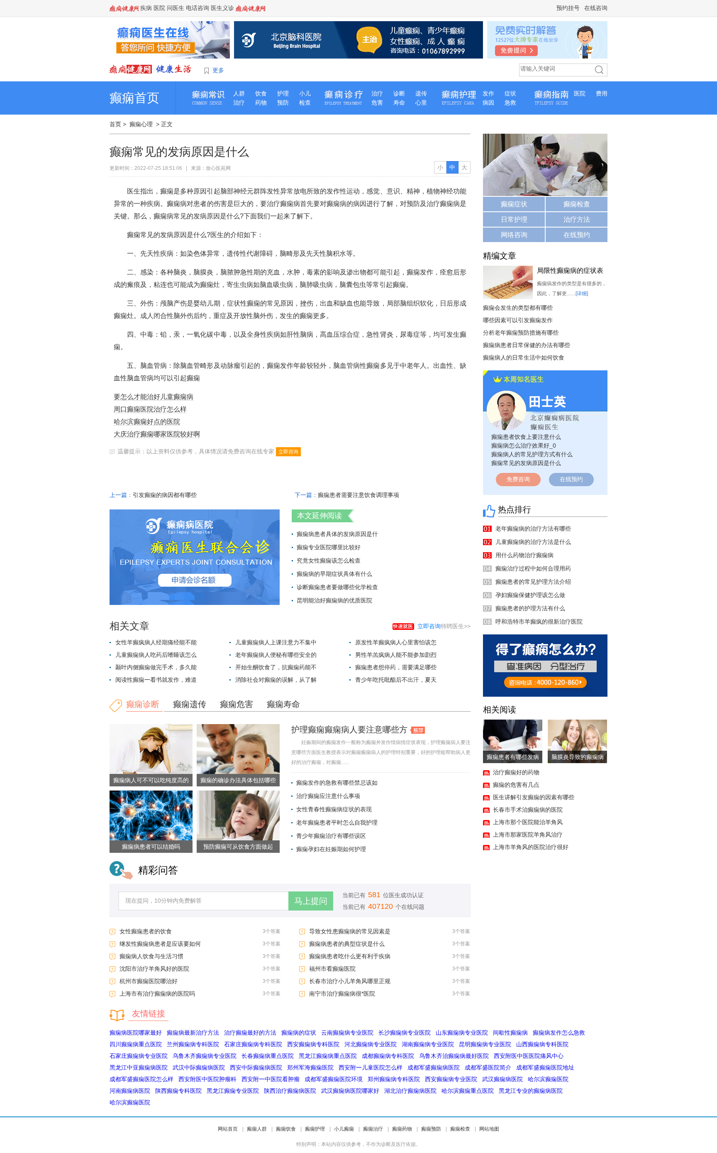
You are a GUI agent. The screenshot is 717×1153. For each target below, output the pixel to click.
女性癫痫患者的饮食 (146, 931)
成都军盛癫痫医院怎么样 (141, 1079)
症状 (510, 93)
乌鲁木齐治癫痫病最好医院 (454, 1056)
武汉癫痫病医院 (502, 1079)
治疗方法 (576, 219)
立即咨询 (288, 452)
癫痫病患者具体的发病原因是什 (337, 534)
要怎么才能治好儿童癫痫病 (153, 396)
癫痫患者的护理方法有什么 (530, 608)
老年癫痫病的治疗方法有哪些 (533, 528)
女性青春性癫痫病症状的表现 (334, 809)
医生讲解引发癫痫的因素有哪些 (533, 797)
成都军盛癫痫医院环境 (334, 1079)
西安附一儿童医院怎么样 (370, 1067)
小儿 (305, 93)
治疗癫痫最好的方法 (250, 1032)
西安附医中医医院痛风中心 (528, 1056)
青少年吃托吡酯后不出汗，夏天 (396, 679)
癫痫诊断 (142, 704)
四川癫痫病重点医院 (136, 1044)
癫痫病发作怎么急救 (559, 1032)
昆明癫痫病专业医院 (485, 1044)
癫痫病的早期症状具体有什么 (334, 573)
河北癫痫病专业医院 (370, 1044)
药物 (261, 102)
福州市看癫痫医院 (332, 968)
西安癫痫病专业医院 (451, 1079)
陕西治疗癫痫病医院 (290, 1090)
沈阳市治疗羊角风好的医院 (154, 968)
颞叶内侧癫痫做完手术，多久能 (156, 667)
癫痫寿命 (283, 704)
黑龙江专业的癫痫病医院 (531, 1090)
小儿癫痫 (344, 1129)
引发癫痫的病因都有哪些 (165, 495)
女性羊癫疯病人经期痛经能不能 (156, 642)
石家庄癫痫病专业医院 (139, 1056)
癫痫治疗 (373, 1129)
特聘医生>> (444, 626)
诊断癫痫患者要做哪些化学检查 (337, 587)
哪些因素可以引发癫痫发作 (518, 320)
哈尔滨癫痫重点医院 (467, 1090)
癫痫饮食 (286, 1129)
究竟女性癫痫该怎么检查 (329, 560)
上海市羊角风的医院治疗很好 (530, 847)
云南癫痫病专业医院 (347, 1032)
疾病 (146, 8)
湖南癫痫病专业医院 (428, 1044)
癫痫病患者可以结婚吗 (151, 846)
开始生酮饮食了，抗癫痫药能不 (276, 667)
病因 (488, 102)
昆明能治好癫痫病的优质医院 (334, 600)
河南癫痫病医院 (130, 1090)
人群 (239, 93)
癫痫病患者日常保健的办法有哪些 (526, 345)
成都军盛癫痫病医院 (433, 1067)
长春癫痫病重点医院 (267, 1056)
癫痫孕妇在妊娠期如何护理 (331, 849)
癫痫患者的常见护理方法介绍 (533, 581)
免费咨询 (518, 479)
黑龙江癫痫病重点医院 (328, 1056)
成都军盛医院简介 (488, 1067)
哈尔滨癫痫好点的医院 (147, 421)
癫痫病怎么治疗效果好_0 (523, 445)
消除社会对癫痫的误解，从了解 (276, 679)
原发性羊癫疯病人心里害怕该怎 (396, 642)
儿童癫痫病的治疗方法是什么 (533, 542)
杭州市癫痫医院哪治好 (149, 981)
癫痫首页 (134, 98)
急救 (510, 102)
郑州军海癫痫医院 (310, 1067)
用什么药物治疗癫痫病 (524, 555)
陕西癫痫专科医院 (178, 1090)
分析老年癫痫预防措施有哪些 (520, 332)
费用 (601, 93)
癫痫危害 (236, 704)
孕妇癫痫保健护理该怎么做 (530, 595)
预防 (283, 102)
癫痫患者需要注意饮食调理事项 (358, 495)
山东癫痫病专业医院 (462, 1032)
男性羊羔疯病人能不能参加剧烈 (396, 654)
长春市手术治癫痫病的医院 (528, 809)
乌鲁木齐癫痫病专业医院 (205, 1056)
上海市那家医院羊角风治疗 (528, 834)
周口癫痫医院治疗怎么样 (150, 409)
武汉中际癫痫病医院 (199, 1067)
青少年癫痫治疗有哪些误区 (331, 835)
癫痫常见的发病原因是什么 (526, 463)
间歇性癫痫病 (510, 1032)
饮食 (261, 93)
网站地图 (489, 1129)
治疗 (239, 102)
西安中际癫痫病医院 (256, 1067)
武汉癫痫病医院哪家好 (350, 1090)
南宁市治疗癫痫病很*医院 (342, 993)
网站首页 (228, 1129)
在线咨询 (595, 8)
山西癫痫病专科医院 (542, 1044)
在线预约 (576, 234)
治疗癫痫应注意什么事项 (328, 796)
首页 (115, 124)
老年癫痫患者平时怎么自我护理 (337, 822)
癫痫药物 (402, 1129)
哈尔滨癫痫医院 (548, 1079)
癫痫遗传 (189, 704)
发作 (488, 93)
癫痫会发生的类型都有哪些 (518, 307)
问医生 (175, 8)
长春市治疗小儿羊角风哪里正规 (349, 981)
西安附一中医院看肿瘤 (270, 1079)
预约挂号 (568, 8)
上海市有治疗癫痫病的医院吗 (157, 993)
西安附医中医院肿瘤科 (207, 1079)
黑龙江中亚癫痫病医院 (139, 1067)
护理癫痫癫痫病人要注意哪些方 (349, 729)
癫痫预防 (431, 1129)
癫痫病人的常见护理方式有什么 (532, 454)
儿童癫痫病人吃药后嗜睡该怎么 (156, 654)
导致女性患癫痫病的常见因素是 (349, 931)
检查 (305, 102)
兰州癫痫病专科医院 (193, 1044)
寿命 (399, 102)
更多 (218, 70)
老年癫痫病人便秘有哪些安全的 (276, 654)
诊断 (399, 93)
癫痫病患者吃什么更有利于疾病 (349, 956)
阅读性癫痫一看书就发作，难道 (156, 679)
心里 (421, 102)
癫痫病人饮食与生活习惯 (151, 956)
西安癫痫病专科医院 (313, 1044)
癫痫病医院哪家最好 (136, 1032)
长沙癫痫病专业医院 (404, 1032)
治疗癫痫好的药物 (516, 772)
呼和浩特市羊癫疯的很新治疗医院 (539, 621)
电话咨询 (197, 8)
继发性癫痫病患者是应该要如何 (160, 943)
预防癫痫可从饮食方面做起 (238, 846)
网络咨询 (514, 234)
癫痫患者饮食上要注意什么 (526, 436)
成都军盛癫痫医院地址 (545, 1067)
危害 (377, 102)
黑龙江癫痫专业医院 (233, 1090)
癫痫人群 (257, 1129)
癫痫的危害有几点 (516, 784)
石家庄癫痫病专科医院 (253, 1044)
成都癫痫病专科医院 (388, 1056)
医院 (159, 8)
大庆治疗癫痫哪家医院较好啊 (157, 434)
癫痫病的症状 (298, 1032)
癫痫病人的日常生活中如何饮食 (523, 357)
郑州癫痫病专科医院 (394, 1079)
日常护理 (514, 219)
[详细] (582, 293)
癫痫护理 (315, 1129)
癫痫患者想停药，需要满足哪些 (396, 667)
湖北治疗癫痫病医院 (410, 1090)
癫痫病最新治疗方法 (193, 1032)
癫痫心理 (141, 124)
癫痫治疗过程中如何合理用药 (533, 568)
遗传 (421, 93)
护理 (283, 93)
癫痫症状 (514, 204)
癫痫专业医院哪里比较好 (329, 547)
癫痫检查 (576, 204)
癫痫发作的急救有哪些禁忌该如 (337, 782)
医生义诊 (222, 8)
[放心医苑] (151, 69)
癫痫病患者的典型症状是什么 (347, 943)
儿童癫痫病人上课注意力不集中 (276, 642)
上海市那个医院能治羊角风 (528, 822)
